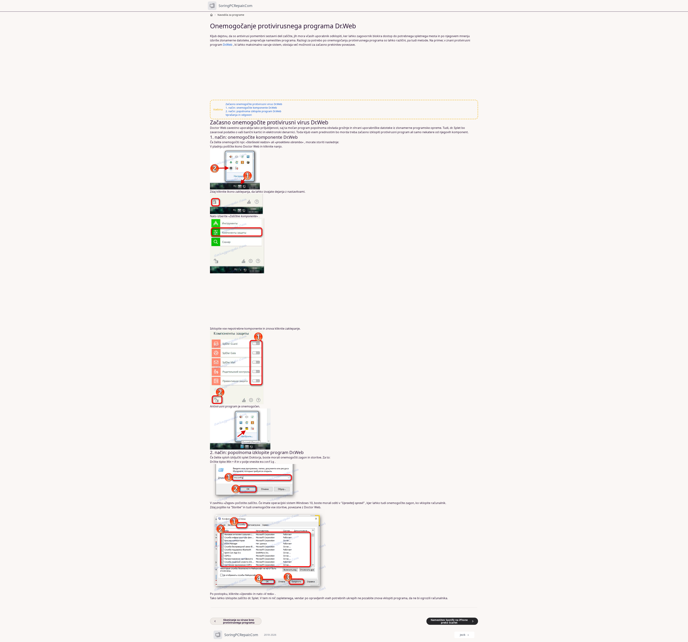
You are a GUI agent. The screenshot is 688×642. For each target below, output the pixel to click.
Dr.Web (227, 45)
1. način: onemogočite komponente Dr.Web (251, 107)
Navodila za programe (231, 14)
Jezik (462, 634)
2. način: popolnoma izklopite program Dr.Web (253, 111)
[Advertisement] (318, 73)
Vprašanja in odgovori (239, 114)
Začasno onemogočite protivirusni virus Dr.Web (254, 104)
